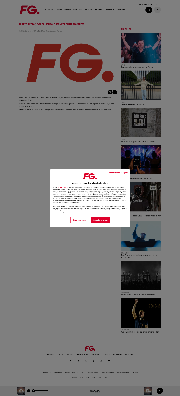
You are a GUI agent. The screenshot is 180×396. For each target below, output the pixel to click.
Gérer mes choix (79, 220)
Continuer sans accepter (118, 172)
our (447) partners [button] (63, 187)
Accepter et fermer (100, 220)
